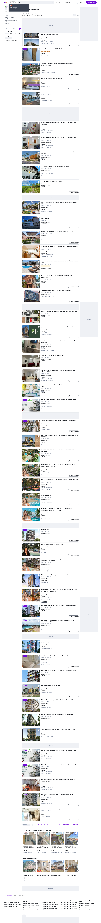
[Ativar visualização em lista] (74, 15)
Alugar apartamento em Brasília (11, 900)
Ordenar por (7, 36)
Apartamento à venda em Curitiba (30, 903)
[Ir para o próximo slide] (77, 843)
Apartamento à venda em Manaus (86, 905)
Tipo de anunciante (8, 31)
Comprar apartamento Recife (85, 909)
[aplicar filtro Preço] (20, 29)
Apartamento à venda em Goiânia (30, 907)
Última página (75, 824)
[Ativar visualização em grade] (77, 15)
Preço (6, 26)
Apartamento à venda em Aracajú (86, 903)
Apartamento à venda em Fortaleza (31, 905)
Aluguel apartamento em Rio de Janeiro (11, 907)
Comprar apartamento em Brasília (86, 907)
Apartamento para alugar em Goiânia (69, 902)
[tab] (8, 895)
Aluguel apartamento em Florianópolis (12, 904)
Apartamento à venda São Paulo (49, 906)
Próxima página (66, 824)
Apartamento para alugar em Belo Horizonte (49, 909)
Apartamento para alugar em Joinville (69, 908)
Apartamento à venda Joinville (48, 902)
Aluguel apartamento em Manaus (11, 909)
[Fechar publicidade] (24, 916)
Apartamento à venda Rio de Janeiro (50, 904)
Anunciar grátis (92, 2)
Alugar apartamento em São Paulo (11, 902)
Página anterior (26, 824)
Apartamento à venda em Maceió (30, 909)
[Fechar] (27, 6)
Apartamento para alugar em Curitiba (69, 900)
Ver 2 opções (44, 570)
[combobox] (36, 2)
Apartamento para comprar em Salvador (86, 901)
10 (59, 824)
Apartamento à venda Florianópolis (49, 900)
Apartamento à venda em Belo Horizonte (29, 901)
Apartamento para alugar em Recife (68, 904)
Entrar (80, 2)
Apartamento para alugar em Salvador (69, 906)
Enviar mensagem (74, 45)
